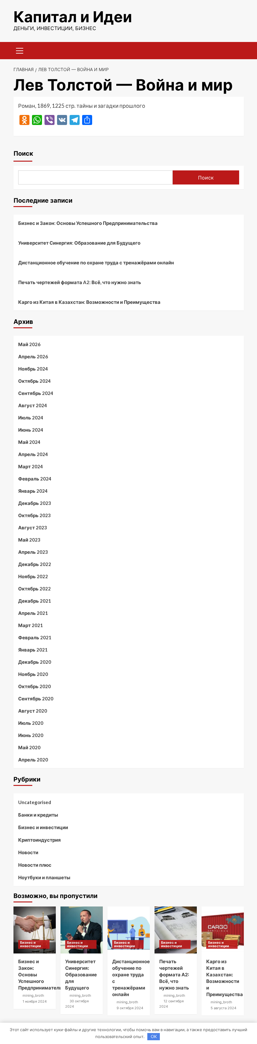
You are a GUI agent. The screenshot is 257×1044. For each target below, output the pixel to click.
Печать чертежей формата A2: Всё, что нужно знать (79, 282)
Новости (28, 852)
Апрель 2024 (33, 454)
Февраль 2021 (34, 637)
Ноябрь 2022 (33, 576)
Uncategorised (34, 802)
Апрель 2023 (33, 552)
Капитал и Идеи (72, 17)
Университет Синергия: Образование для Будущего (79, 243)
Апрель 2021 (33, 613)
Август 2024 (32, 405)
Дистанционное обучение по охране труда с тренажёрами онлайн (96, 262)
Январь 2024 (33, 491)
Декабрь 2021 (34, 601)
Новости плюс (34, 865)
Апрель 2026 (33, 356)
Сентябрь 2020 (35, 698)
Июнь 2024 (30, 430)
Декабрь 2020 (34, 662)
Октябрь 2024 (34, 381)
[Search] (237, 49)
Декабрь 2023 (34, 503)
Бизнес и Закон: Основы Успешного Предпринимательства (88, 223)
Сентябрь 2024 (35, 393)
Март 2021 (30, 625)
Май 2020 (29, 747)
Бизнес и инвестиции (43, 827)
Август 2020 (32, 711)
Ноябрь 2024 (33, 368)
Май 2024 (29, 442)
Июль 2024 (30, 417)
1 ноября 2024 (35, 1001)
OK (154, 1036)
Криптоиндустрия (39, 840)
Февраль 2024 (34, 478)
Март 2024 (30, 466)
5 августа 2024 (223, 1008)
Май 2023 (29, 540)
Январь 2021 (33, 649)
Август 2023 (32, 527)
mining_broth (33, 995)
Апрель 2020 (33, 759)
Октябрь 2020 (34, 686)
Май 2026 (29, 344)
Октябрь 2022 (34, 588)
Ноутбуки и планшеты (44, 877)
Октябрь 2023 (34, 515)
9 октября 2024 (130, 1008)
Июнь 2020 (30, 735)
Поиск (23, 153)
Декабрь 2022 (34, 564)
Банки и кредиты (38, 815)
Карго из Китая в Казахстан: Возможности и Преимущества (89, 302)
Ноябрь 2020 (33, 674)
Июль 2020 (30, 723)
